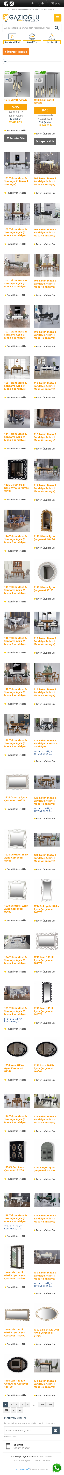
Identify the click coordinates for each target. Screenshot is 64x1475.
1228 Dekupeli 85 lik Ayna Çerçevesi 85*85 (16, 857)
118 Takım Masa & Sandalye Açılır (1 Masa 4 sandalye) (15, 692)
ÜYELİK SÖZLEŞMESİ (22, 1460)
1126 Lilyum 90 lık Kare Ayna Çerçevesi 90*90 (16, 488)
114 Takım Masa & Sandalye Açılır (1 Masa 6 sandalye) (15, 539)
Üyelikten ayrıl (10, 1436)
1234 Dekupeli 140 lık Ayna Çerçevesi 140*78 (46, 909)
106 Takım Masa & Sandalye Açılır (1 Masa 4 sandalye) (45, 283)
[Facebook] (6, 3)
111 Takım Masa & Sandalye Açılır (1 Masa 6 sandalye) (15, 437)
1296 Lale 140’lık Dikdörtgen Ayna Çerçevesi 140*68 (14, 1275)
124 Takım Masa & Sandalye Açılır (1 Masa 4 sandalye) (15, 960)
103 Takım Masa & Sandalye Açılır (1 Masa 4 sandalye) (15, 232)
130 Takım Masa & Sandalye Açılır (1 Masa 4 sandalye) (45, 1275)
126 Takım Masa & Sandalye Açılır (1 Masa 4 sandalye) (15, 1119)
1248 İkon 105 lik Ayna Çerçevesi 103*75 (44, 960)
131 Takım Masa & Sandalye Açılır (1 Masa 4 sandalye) (45, 1383)
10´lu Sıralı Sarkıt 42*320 (44, 101)
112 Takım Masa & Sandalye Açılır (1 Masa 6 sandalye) (45, 437)
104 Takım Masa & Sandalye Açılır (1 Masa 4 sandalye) (45, 232)
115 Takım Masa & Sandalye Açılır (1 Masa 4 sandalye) (15, 590)
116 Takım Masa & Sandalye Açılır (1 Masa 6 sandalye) (15, 641)
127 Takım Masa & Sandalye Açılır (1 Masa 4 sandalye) (45, 1119)
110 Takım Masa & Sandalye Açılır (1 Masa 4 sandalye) (45, 386)
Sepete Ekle (17, 138)
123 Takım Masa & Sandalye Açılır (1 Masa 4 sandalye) (45, 858)
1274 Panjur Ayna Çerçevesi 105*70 (44, 1169)
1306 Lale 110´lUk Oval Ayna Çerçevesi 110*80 (16, 1383)
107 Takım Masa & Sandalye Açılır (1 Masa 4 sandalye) (15, 334)
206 (42, 1404)
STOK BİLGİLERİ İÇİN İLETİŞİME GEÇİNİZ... (43, 752)
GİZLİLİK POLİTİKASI (41, 1460)
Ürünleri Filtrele (16, 51)
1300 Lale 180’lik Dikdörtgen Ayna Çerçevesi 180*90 (14, 1332)
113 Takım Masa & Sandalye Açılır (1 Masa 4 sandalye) (45, 488)
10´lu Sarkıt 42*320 (15, 99)
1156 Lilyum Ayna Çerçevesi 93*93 (44, 588)
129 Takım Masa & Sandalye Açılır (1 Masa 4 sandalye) (45, 1218)
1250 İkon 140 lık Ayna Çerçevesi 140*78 (44, 1011)
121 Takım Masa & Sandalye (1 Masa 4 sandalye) (45, 743)
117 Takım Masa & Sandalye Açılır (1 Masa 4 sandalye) (45, 641)
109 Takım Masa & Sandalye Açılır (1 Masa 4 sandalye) (15, 385)
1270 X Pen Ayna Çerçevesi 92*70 (14, 1169)
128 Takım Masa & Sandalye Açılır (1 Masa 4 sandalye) (15, 1218)
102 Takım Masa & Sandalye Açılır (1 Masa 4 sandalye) (45, 181)
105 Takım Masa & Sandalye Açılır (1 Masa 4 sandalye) (15, 283)
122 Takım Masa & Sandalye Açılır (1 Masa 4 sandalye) (45, 800)
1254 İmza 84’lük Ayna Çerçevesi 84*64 (14, 1068)
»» (20, 1410)
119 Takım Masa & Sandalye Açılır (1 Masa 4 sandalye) (45, 692)
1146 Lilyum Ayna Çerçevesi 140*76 (44, 538)
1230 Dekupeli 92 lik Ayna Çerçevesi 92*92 (16, 908)
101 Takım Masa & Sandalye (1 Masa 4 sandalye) (16, 181)
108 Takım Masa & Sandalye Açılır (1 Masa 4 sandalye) (45, 334)
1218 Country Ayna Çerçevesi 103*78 (15, 799)
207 (50, 1404)
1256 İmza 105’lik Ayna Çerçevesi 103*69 (44, 1068)
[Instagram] (12, 3)
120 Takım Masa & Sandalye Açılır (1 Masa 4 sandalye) (15, 743)
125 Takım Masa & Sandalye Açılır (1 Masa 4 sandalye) (15, 1011)
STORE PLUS (23, 1469)
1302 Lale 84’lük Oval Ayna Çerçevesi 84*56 (46, 1332)
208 (6, 1410)
